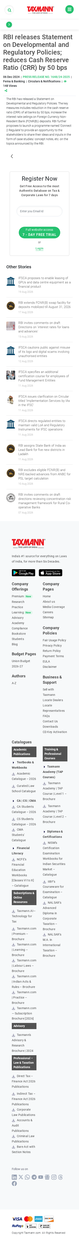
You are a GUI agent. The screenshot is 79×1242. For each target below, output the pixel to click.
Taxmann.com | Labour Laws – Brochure (24, 966)
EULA (46, 661)
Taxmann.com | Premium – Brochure (24, 934)
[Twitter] (21, 1177)
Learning (18, 612)
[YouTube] (40, 1177)
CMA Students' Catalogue (19, 835)
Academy (18, 623)
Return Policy (52, 651)
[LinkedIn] (14, 1177)
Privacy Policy (52, 645)
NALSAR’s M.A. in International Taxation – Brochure (52, 945)
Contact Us (50, 721)
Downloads (50, 726)
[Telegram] (34, 1177)
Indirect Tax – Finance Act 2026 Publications (24, 1099)
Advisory (18, 617)
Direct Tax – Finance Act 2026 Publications (24, 1081)
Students (18, 639)
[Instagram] (54, 1177)
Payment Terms (53, 656)
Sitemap (48, 617)
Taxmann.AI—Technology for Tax (24, 916)
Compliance (20, 628)
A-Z (14, 683)
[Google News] (47, 1177)
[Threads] (60, 1177)
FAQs (46, 716)
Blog (15, 644)
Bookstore (19, 633)
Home (47, 596)
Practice (17, 607)
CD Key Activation (55, 732)
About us (49, 601)
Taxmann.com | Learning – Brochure (24, 950)
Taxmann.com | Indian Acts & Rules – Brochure (24, 982)
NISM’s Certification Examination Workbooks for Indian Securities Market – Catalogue (54, 858)
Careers (48, 612)
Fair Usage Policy (54, 640)
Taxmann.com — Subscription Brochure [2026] (24, 1013)
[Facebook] (14, 1183)
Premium (18, 596)
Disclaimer (50, 666)
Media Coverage (54, 607)
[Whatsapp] (27, 1177)
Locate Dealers (53, 700)
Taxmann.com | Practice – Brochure (24, 997)
